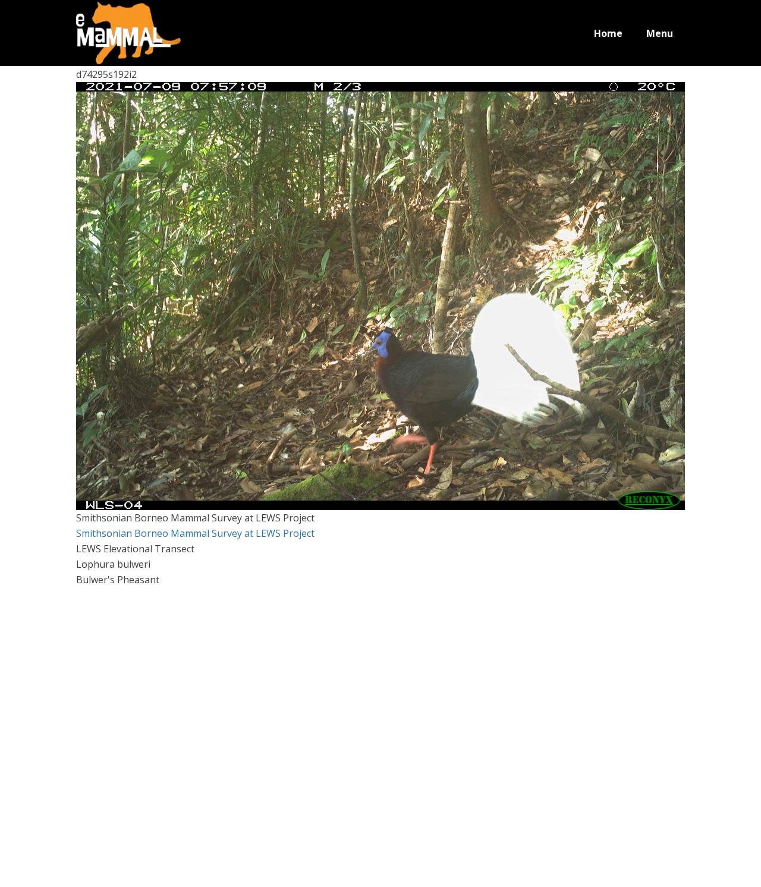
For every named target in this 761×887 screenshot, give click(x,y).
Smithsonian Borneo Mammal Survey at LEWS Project (195, 533)
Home (608, 33)
